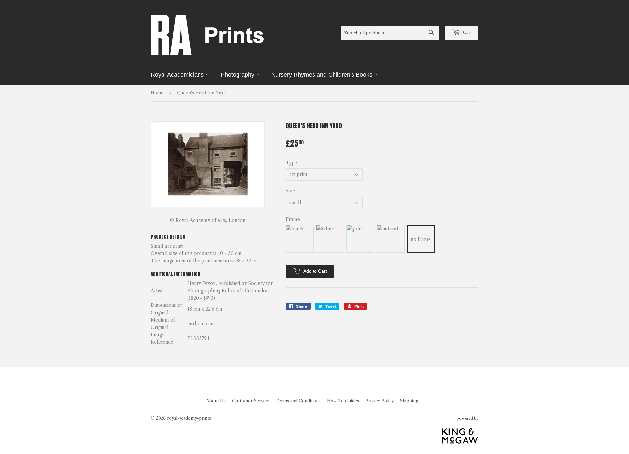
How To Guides (343, 400)
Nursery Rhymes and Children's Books (322, 74)
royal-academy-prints (189, 418)
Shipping (409, 400)
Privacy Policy (379, 400)
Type (291, 163)
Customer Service (250, 400)
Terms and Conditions (298, 400)
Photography (238, 74)
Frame (293, 219)
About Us (216, 400)
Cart (467, 32)
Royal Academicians (178, 74)
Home (157, 92)
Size (290, 191)
